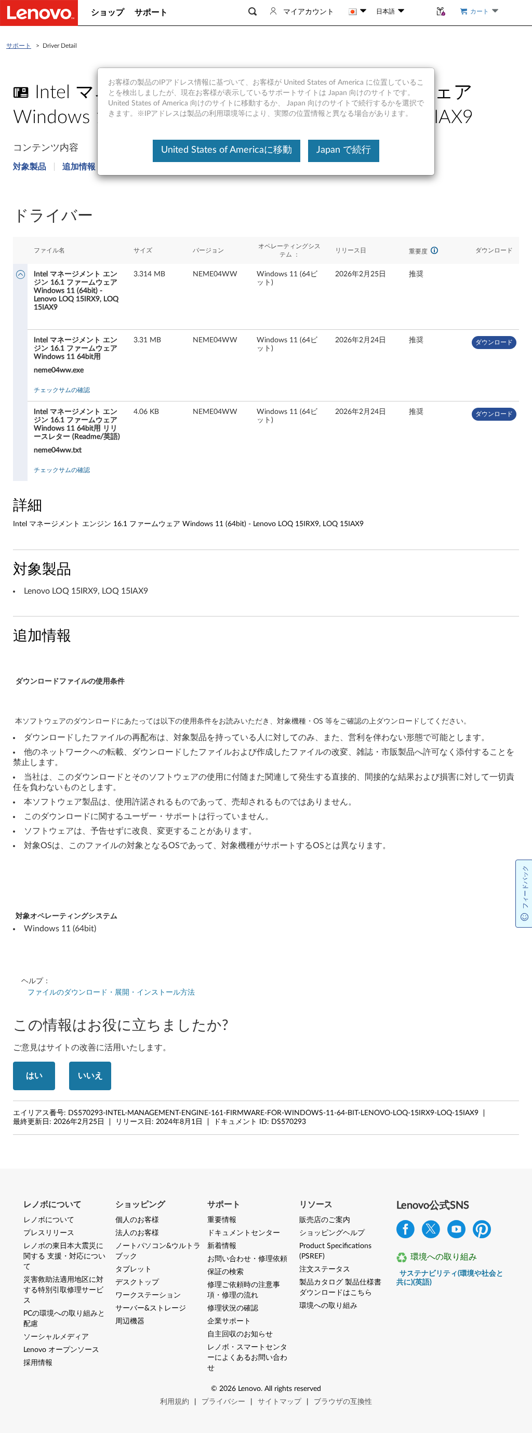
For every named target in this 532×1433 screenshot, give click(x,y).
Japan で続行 (343, 150)
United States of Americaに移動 (226, 150)
